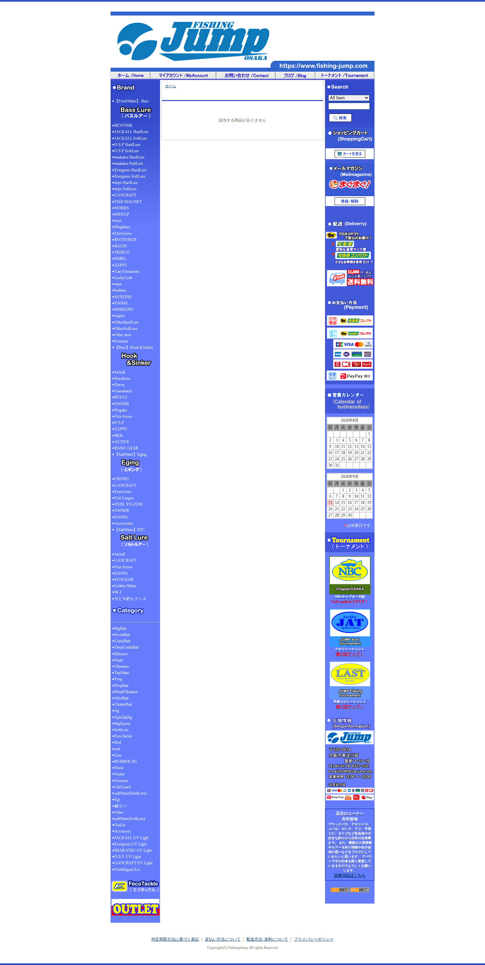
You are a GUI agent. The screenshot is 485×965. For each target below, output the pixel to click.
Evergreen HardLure (130, 170)
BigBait (120, 628)
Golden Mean (125, 586)
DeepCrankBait (126, 647)
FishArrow (123, 233)
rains (118, 284)
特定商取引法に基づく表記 (175, 939)
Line (117, 755)
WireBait (121, 698)
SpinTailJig (123, 717)
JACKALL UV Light (131, 838)
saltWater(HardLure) (130, 793)
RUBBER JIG (125, 761)
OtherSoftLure (125, 328)
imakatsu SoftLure (128, 163)
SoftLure (121, 730)
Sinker (119, 774)
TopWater (121, 672)
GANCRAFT (125, 195)
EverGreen (122, 491)
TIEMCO (122, 252)
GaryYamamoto (126, 271)
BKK (118, 435)
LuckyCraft (123, 277)
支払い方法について (223, 939)
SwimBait (122, 634)
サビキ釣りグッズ (130, 598)
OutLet (119, 825)
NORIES (121, 208)
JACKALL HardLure (131, 131)
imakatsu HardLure (129, 157)
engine (119, 315)
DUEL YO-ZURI (128, 504)
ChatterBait (123, 704)
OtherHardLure (126, 322)
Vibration (121, 666)
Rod (117, 742)
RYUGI (120, 397)
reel (117, 749)
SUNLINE (123, 297)
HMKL (120, 258)
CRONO (121, 479)
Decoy (119, 384)
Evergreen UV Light (130, 844)
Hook (118, 768)
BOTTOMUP (125, 239)
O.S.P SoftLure (126, 151)
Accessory (122, 831)
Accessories (123, 523)
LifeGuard (122, 787)
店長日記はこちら (350, 875)
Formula (121, 341)
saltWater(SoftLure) (129, 818)
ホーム (170, 86)
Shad (118, 660)
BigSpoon (122, 723)
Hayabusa (122, 378)
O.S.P (119, 422)
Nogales (120, 410)
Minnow (121, 654)
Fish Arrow (123, 416)
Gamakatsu (123, 391)
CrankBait (122, 641)
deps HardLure (126, 182)
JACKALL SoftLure (130, 138)
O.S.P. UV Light (127, 856)
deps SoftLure (125, 189)
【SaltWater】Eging (130, 454)
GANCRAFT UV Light (133, 863)
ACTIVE (121, 442)
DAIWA (121, 303)
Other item (122, 335)
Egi (117, 799)
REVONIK (123, 125)
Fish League (124, 498)
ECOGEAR (123, 579)
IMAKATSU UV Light (133, 850)
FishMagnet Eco (127, 869)
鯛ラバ (120, 806)
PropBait (121, 685)
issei (117, 220)
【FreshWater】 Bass (131, 101)
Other (118, 812)
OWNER (121, 404)
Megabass (122, 227)
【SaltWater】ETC (129, 529)
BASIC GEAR (126, 448)
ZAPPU (120, 265)
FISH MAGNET (128, 201)
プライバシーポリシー (314, 939)
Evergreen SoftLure (129, 176)
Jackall (119, 372)
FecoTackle (123, 736)
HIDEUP (121, 214)
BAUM (120, 246)
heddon (120, 290)
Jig (116, 710)
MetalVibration (126, 692)
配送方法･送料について (267, 939)
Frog (118, 679)
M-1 (117, 592)
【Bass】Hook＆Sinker (133, 347)
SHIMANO (124, 309)
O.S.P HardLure (127, 144)
